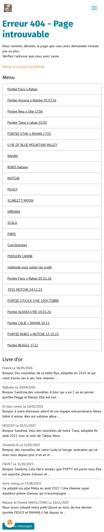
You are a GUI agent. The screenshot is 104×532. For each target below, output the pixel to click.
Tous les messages (18, 526)
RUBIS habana (17, 167)
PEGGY (12, 189)
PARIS (11, 234)
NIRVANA (13, 211)
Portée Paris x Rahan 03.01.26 (29, 278)
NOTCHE (13, 178)
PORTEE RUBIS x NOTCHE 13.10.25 (33, 334)
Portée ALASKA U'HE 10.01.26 (29, 312)
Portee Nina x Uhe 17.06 (25, 111)
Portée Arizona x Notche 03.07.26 (31, 100)
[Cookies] (9, 522)
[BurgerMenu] (94, 8)
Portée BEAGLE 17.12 (22, 345)
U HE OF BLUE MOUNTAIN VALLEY (32, 145)
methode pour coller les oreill (29, 267)
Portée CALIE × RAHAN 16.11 (28, 323)
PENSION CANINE (20, 256)
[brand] (9, 8)
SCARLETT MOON (20, 200)
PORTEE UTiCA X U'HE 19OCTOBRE (33, 300)
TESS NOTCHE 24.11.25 (24, 289)
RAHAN (12, 156)
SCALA (12, 222)
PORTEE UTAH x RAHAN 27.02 (29, 133)
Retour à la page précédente (23, 66)
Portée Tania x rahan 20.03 (27, 122)
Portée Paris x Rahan (22, 89)
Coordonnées (17, 245)
